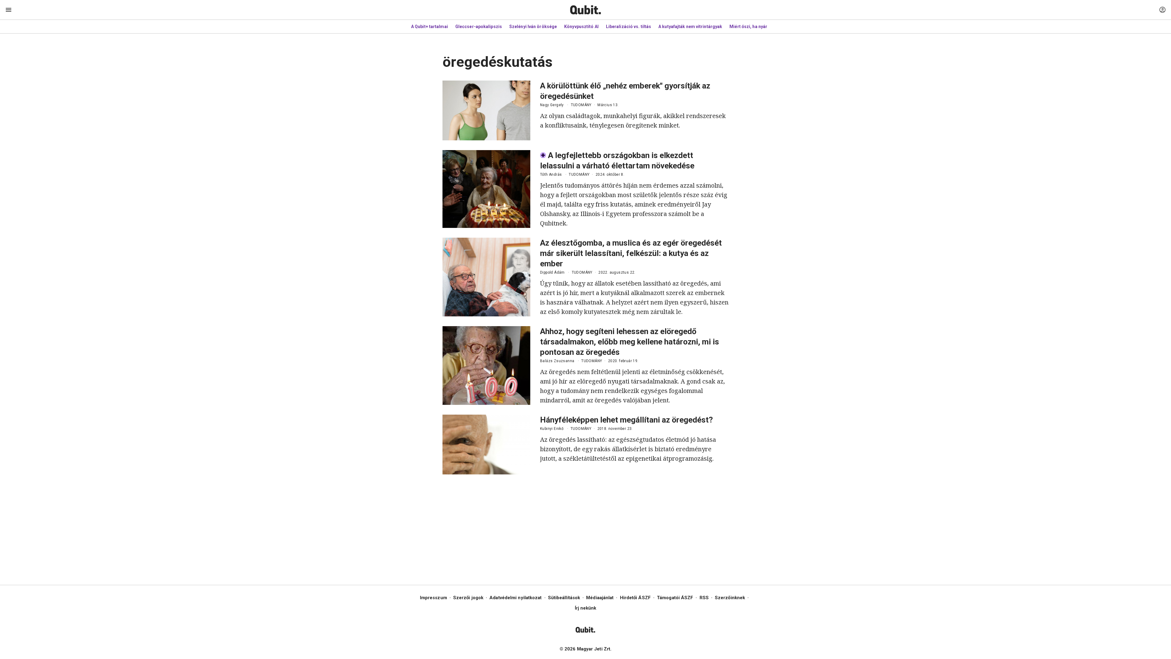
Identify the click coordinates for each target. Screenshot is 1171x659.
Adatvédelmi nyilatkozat (515, 597)
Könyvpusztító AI (581, 26)
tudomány (581, 105)
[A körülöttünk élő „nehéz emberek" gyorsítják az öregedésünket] (486, 110)
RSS (704, 597)
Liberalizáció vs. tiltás (628, 26)
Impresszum (433, 597)
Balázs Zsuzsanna (557, 361)
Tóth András (551, 174)
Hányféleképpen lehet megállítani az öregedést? (626, 419)
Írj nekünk (585, 608)
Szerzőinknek (730, 597)
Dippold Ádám (552, 272)
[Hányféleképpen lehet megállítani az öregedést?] (486, 444)
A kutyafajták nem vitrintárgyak (690, 26)
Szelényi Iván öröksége (533, 26)
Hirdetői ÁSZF (635, 597)
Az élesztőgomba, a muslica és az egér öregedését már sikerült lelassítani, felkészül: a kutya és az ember (631, 253)
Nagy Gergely (552, 105)
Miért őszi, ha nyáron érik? (756, 26)
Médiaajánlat (600, 597)
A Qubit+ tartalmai (429, 26)
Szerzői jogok (468, 597)
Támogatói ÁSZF (675, 597)
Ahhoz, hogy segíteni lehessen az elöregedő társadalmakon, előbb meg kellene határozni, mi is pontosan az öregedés (629, 342)
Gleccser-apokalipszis (478, 26)
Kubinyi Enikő (552, 429)
